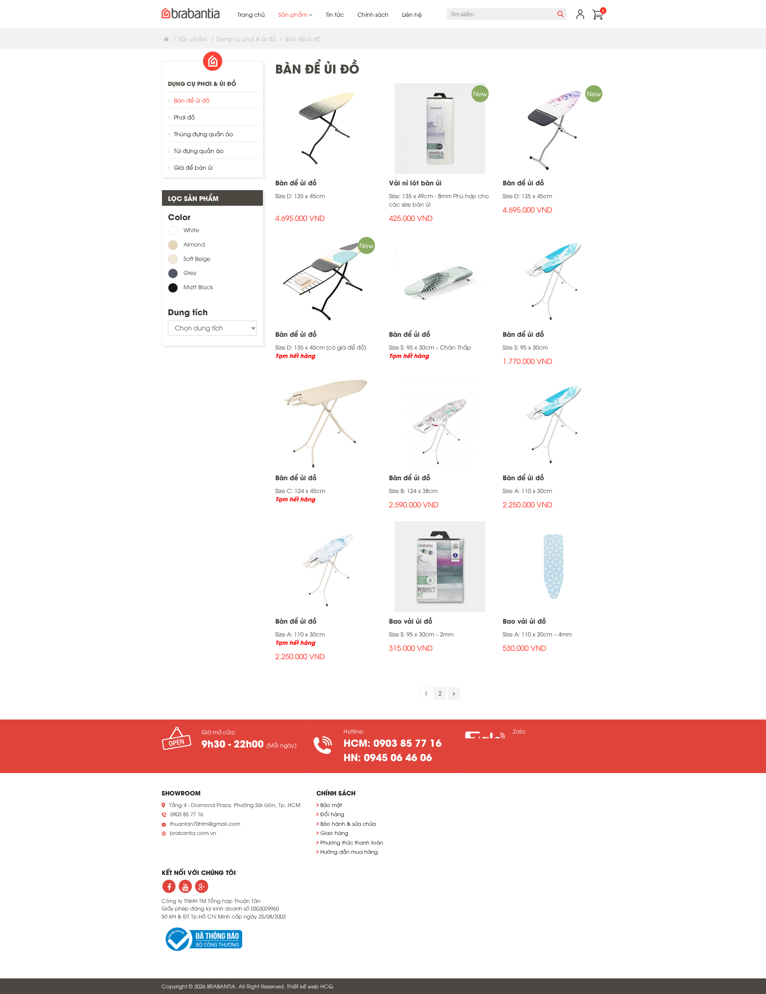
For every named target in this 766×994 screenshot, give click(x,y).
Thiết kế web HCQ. (310, 986)
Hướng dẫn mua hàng (349, 851)
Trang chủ (251, 14)
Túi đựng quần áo (198, 150)
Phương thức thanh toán (351, 842)
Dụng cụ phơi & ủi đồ (246, 38)
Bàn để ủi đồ (191, 100)
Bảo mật (331, 804)
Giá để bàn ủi (193, 167)
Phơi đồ (184, 117)
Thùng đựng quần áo (203, 133)
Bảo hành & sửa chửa (348, 823)
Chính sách (373, 14)
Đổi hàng (332, 813)
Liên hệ (412, 14)
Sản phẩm (293, 14)
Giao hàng (334, 832)
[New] (440, 127)
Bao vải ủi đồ (410, 620)
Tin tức (335, 14)
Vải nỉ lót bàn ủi (415, 182)
